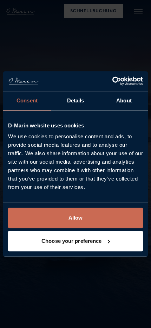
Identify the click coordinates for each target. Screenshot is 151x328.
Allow (75, 218)
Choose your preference (71, 241)
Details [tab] (75, 100)
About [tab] (124, 100)
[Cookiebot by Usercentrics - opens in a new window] (112, 81)
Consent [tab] (27, 100)
